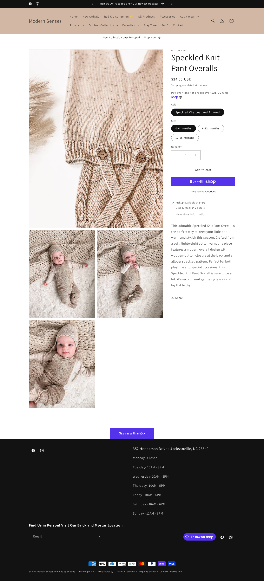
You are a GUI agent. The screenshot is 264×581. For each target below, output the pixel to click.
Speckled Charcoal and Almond (198, 112)
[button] (189, 16)
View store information (191, 214)
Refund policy (86, 571)
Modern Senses (45, 571)
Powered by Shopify (64, 571)
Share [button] (179, 298)
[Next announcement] (171, 4)
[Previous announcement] (92, 4)
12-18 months (185, 138)
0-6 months (184, 128)
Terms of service (125, 571)
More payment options (203, 191)
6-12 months (211, 128)
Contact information (171, 571)
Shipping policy (147, 571)
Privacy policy (105, 571)
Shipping (176, 85)
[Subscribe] (98, 537)
